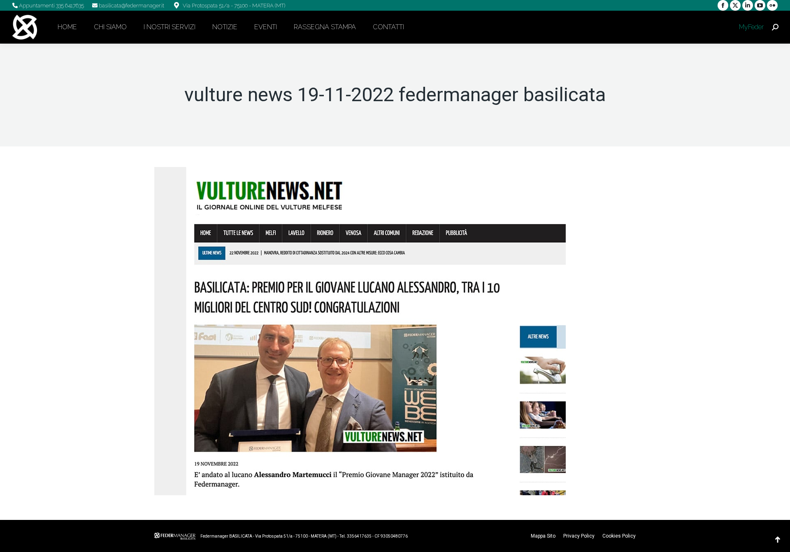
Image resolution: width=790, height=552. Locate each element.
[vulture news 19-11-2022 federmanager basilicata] (395, 331)
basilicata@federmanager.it (131, 5)
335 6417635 (69, 5)
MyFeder (750, 27)
